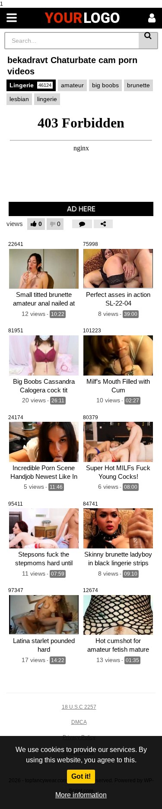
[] (148, 40)
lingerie (47, 99)
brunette (138, 85)
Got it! (81, 776)
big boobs (105, 85)
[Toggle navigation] (11, 18)
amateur (72, 85)
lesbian (19, 99)
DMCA (79, 722)
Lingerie (30, 85)
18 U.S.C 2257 (79, 707)
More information (81, 795)
